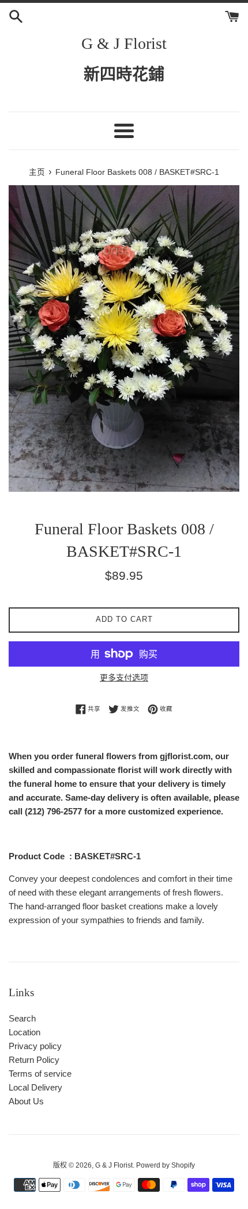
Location (24, 1032)
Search (22, 1018)
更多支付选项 (124, 677)
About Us (26, 1101)
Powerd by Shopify (165, 1165)
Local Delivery (35, 1087)
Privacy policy (35, 1046)
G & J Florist (124, 43)
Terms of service (40, 1073)
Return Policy (34, 1060)
